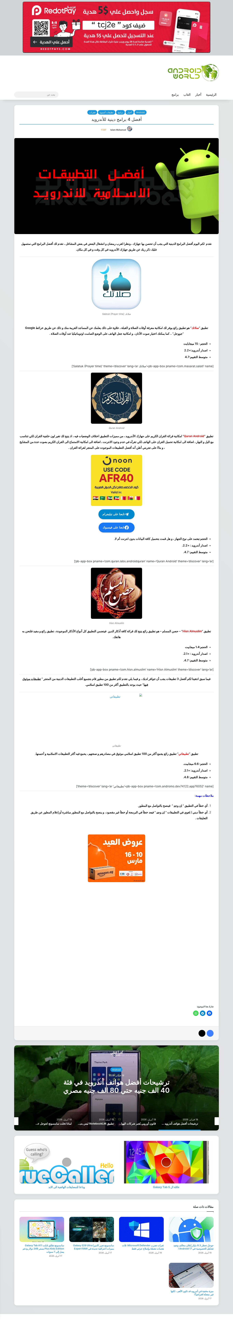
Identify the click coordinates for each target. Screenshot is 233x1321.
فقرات (92, 112)
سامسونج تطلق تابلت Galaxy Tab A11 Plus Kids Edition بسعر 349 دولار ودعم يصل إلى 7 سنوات (43, 1248)
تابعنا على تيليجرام (114, 514)
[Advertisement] (117, 943)
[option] (116, 1088)
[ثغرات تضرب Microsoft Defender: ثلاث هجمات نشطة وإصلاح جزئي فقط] (141, 1229)
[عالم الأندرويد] (193, 72)
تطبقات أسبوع (106, 112)
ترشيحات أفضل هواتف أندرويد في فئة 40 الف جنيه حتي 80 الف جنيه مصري (116, 1086)
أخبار (198, 94)
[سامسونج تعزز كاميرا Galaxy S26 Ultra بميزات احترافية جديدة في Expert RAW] (91, 1229)
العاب (187, 94)
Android (140, 112)
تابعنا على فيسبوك (114, 527)
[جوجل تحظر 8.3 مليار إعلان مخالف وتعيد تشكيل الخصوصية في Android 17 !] (191, 1229)
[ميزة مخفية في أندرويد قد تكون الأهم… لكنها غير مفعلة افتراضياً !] (191, 1275)
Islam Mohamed (118, 130)
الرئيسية (211, 94)
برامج (175, 94)
